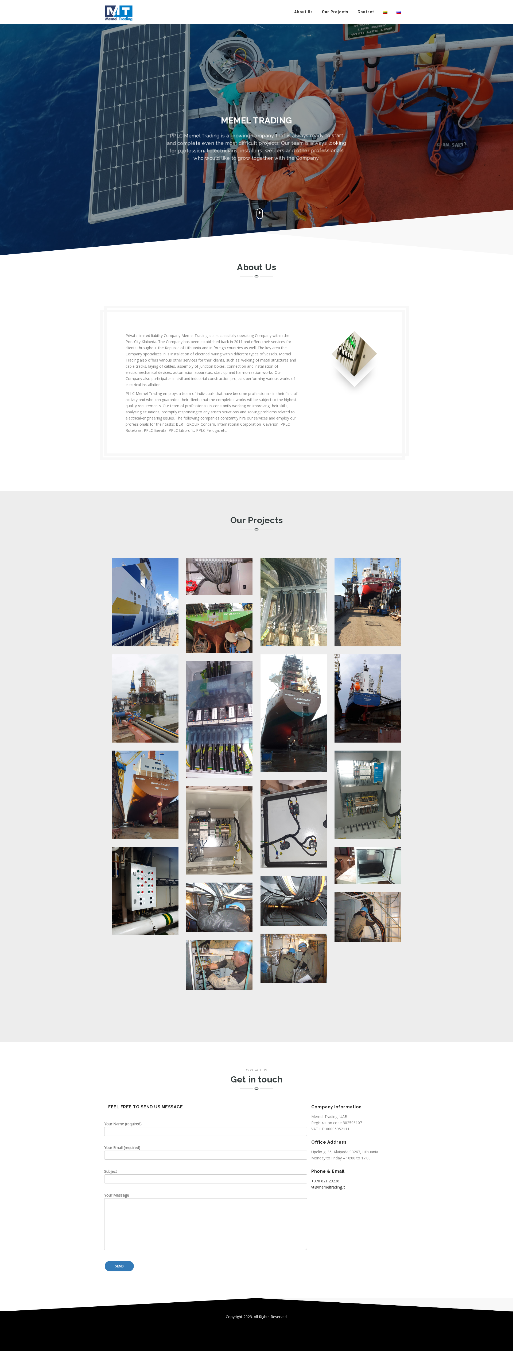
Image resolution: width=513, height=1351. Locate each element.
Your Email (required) (122, 1147)
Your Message (116, 1195)
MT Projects (145, 573)
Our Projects (335, 11)
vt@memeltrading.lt (328, 1187)
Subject (110, 1171)
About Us (303, 11)
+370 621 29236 (325, 1180)
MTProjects (293, 887)
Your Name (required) (123, 1123)
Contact (365, 11)
